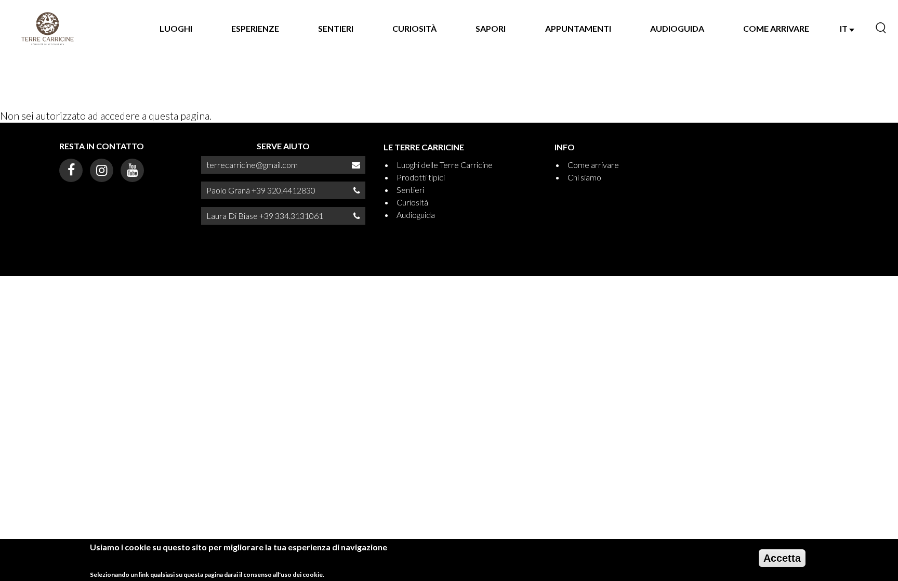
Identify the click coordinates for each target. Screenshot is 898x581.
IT (844, 28)
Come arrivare (776, 28)
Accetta (782, 558)
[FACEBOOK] (71, 170)
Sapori (491, 28)
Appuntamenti (578, 28)
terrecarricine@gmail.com (252, 165)
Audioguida (677, 28)
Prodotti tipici (421, 177)
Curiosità (414, 28)
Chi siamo (584, 177)
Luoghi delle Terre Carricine (445, 165)
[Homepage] (47, 28)
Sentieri (335, 28)
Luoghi (176, 28)
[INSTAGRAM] (101, 170)
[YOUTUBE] (132, 170)
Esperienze (255, 28)
